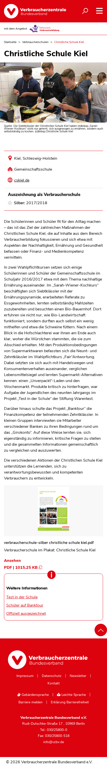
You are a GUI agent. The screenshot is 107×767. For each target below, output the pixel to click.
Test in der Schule (22, 597)
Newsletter (78, 676)
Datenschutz (51, 676)
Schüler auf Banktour (24, 605)
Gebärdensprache (35, 695)
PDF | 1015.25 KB (21, 567)
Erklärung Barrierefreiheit (70, 702)
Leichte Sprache (73, 695)
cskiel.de (21, 180)
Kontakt (54, 683)
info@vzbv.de (53, 742)
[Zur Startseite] (32, 11)
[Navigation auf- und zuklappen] (99, 11)
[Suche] (85, 11)
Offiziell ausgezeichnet (26, 613)
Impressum (25, 676)
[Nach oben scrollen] (101, 630)
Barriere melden (30, 702)
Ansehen (12, 560)
